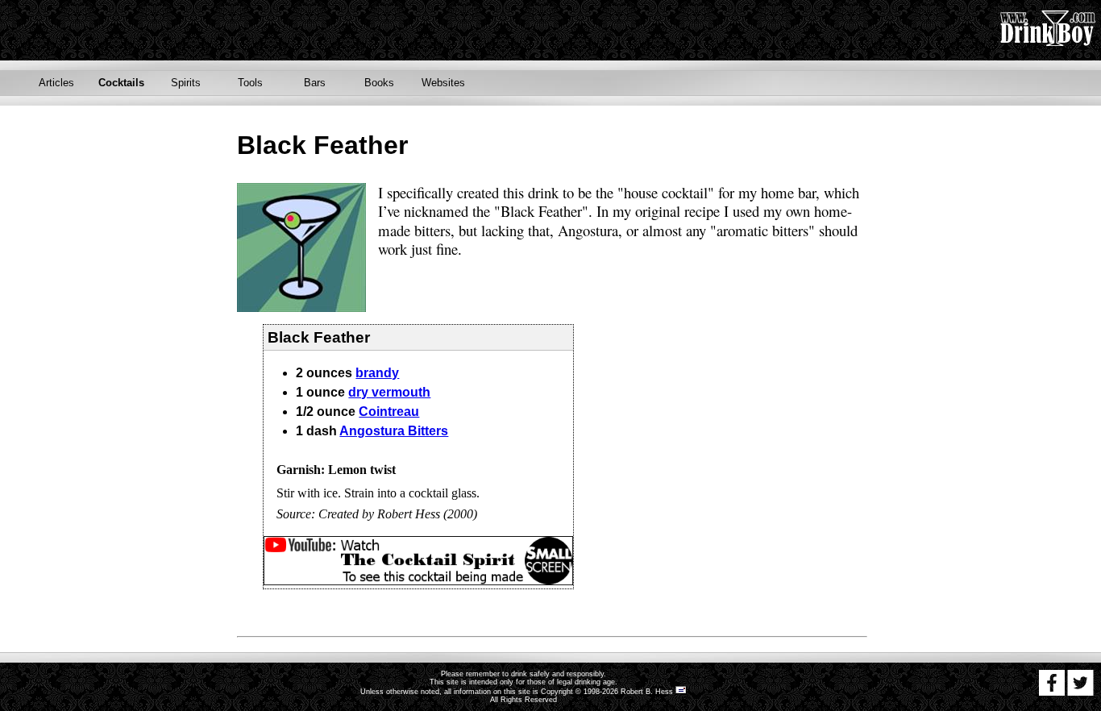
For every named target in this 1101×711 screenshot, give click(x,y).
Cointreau (389, 411)
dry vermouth (389, 392)
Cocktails (121, 83)
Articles (56, 83)
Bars (315, 83)
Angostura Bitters (393, 431)
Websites (443, 83)
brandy (377, 373)
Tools (250, 83)
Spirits (186, 83)
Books (379, 83)
